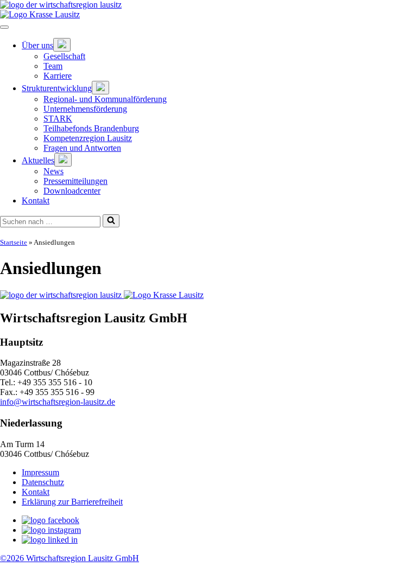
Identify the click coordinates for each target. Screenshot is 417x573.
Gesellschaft (64, 56)
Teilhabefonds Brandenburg (91, 128)
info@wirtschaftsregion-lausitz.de (57, 401)
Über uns (37, 45)
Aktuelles (38, 160)
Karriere (57, 75)
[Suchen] (111, 220)
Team (52, 66)
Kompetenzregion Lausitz (87, 138)
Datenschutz (43, 482)
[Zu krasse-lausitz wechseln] (208, 15)
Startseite (13, 242)
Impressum (40, 472)
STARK (57, 118)
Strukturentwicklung (57, 88)
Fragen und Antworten (82, 147)
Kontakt (35, 200)
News (53, 171)
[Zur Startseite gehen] (208, 5)
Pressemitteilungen (75, 181)
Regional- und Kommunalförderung (105, 99)
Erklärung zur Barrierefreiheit (72, 501)
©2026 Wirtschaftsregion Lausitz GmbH (69, 558)
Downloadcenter (71, 190)
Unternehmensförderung (85, 108)
